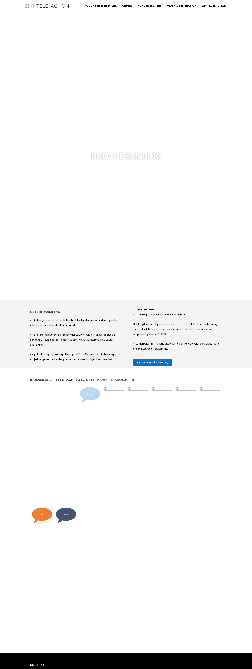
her (110, 359)
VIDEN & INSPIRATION (181, 5)
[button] (152, 362)
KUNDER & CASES (149, 5)
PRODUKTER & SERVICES (100, 5)
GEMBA (127, 5)
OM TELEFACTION (214, 5)
